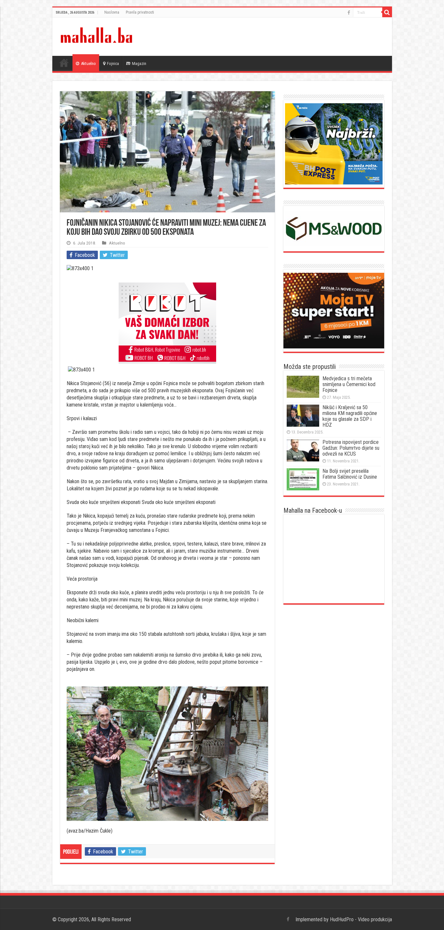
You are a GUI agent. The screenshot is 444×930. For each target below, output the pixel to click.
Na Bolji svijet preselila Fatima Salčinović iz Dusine (349, 474)
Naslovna (111, 12)
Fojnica (113, 63)
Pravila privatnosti (140, 12)
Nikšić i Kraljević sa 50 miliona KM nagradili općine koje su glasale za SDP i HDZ (349, 416)
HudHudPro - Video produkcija (361, 919)
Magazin (139, 63)
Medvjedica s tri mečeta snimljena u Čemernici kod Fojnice (348, 384)
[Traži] (387, 12)
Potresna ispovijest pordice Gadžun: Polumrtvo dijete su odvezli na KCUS (350, 448)
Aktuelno (88, 63)
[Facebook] (349, 13)
